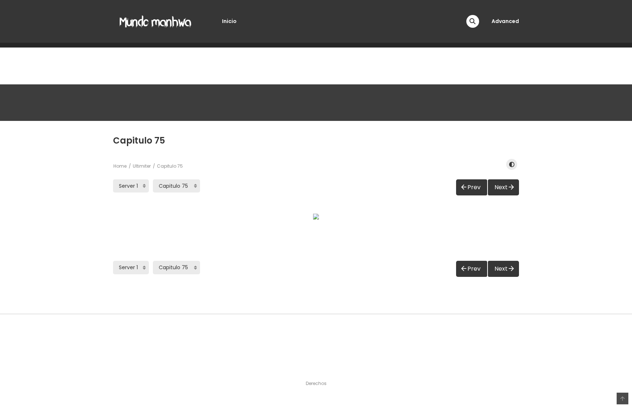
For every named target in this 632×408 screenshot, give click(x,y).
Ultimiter (142, 166)
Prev (474, 187)
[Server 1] (131, 185)
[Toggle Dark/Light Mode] (511, 164)
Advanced (505, 21)
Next (501, 187)
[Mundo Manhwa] (155, 20)
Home (120, 166)
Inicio (229, 21)
